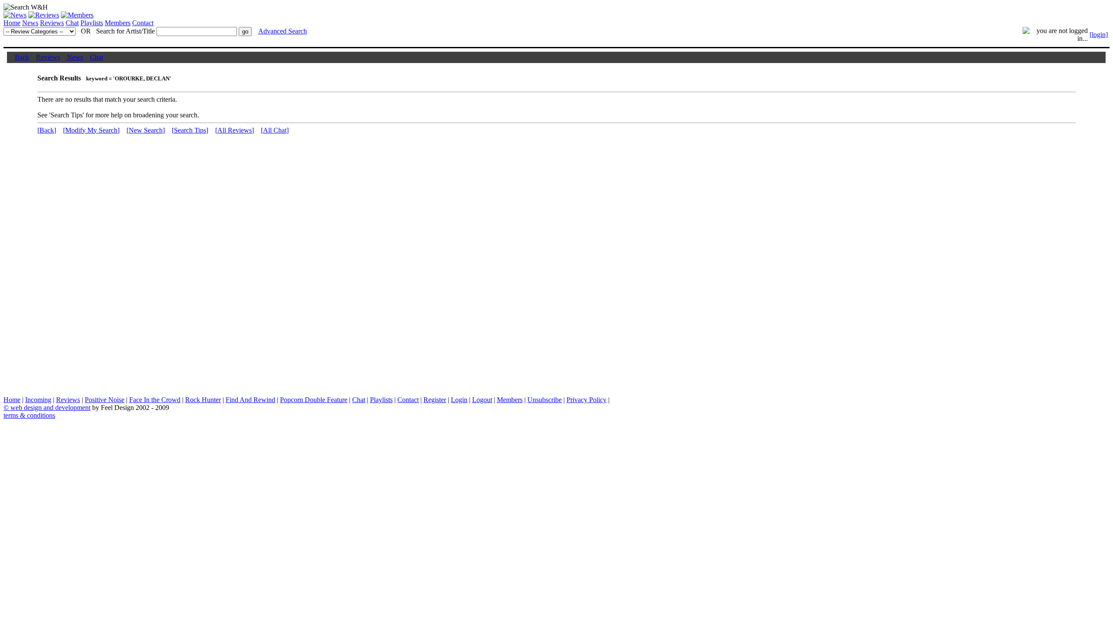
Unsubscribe (544, 399)
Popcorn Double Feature (313, 399)
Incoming (38, 399)
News (30, 23)
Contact (142, 23)
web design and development (50, 407)
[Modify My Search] (91, 130)
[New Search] (146, 130)
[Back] (46, 130)
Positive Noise (104, 399)
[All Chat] (275, 130)
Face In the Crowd (154, 399)
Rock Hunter (203, 399)
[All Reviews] (234, 130)
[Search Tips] (190, 130)
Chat (72, 23)
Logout (482, 399)
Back (22, 57)
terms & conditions (29, 415)
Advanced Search (282, 31)
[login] (1099, 34)
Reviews (52, 23)
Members (117, 23)
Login (459, 399)
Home (11, 23)
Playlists (91, 23)
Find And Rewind (250, 399)
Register (434, 399)
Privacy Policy (586, 399)
